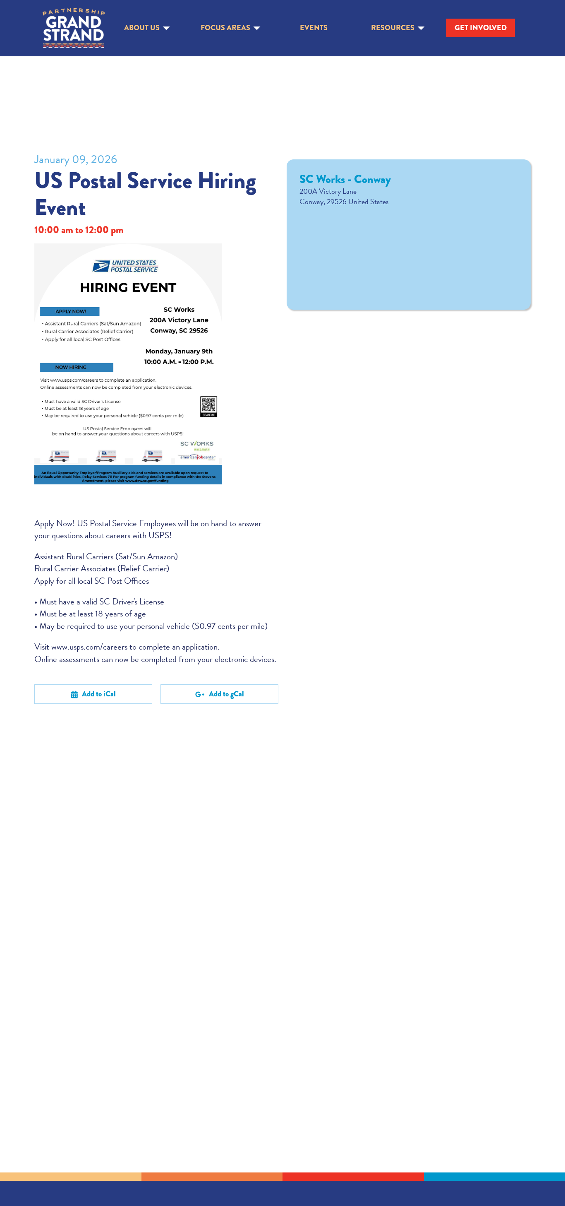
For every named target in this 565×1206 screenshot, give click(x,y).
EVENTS (314, 28)
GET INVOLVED (481, 27)
